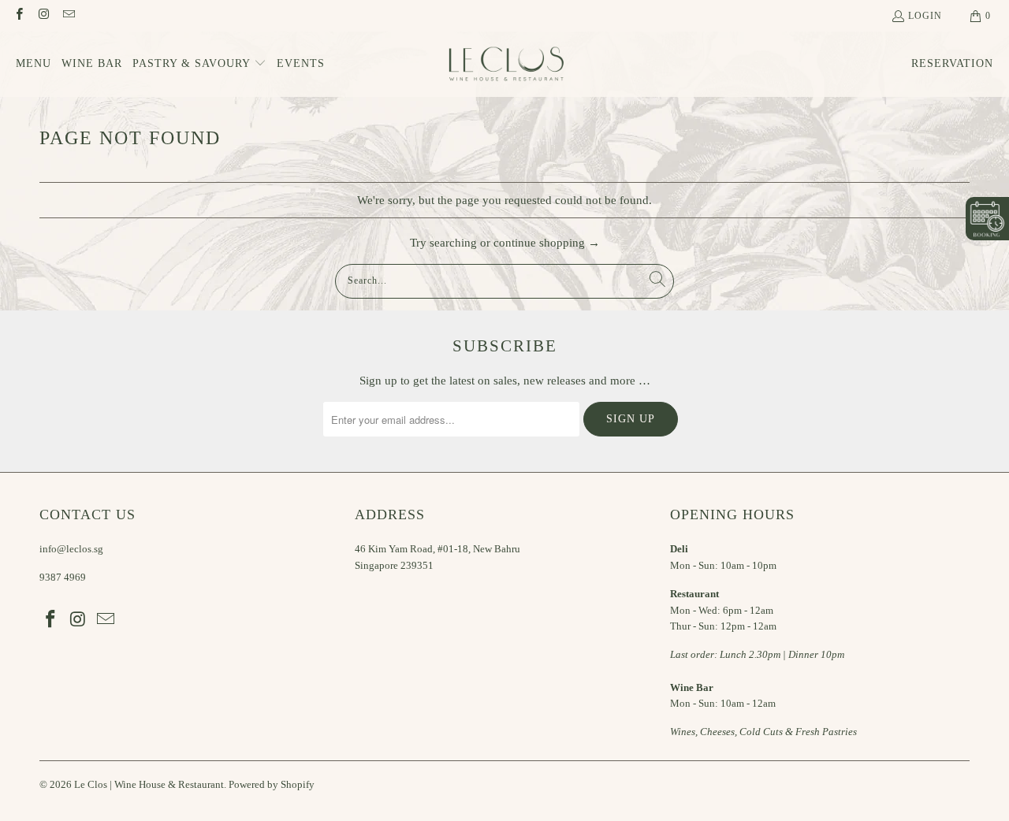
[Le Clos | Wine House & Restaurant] (505, 64)
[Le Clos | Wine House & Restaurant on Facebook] (18, 15)
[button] (199, 64)
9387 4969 (62, 577)
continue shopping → (546, 242)
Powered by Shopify (272, 784)
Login (925, 15)
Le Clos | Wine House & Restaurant (149, 784)
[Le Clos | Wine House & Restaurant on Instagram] (43, 15)
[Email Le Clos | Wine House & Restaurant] (68, 15)
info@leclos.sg (71, 549)
